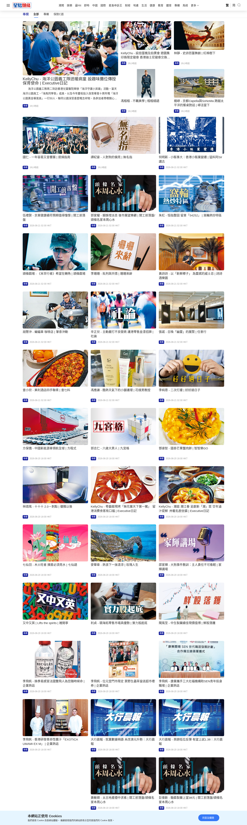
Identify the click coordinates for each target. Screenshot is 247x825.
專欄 (46, 14)
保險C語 (59, 14)
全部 (36, 14)
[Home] (22, 5)
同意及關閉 (208, 817)
